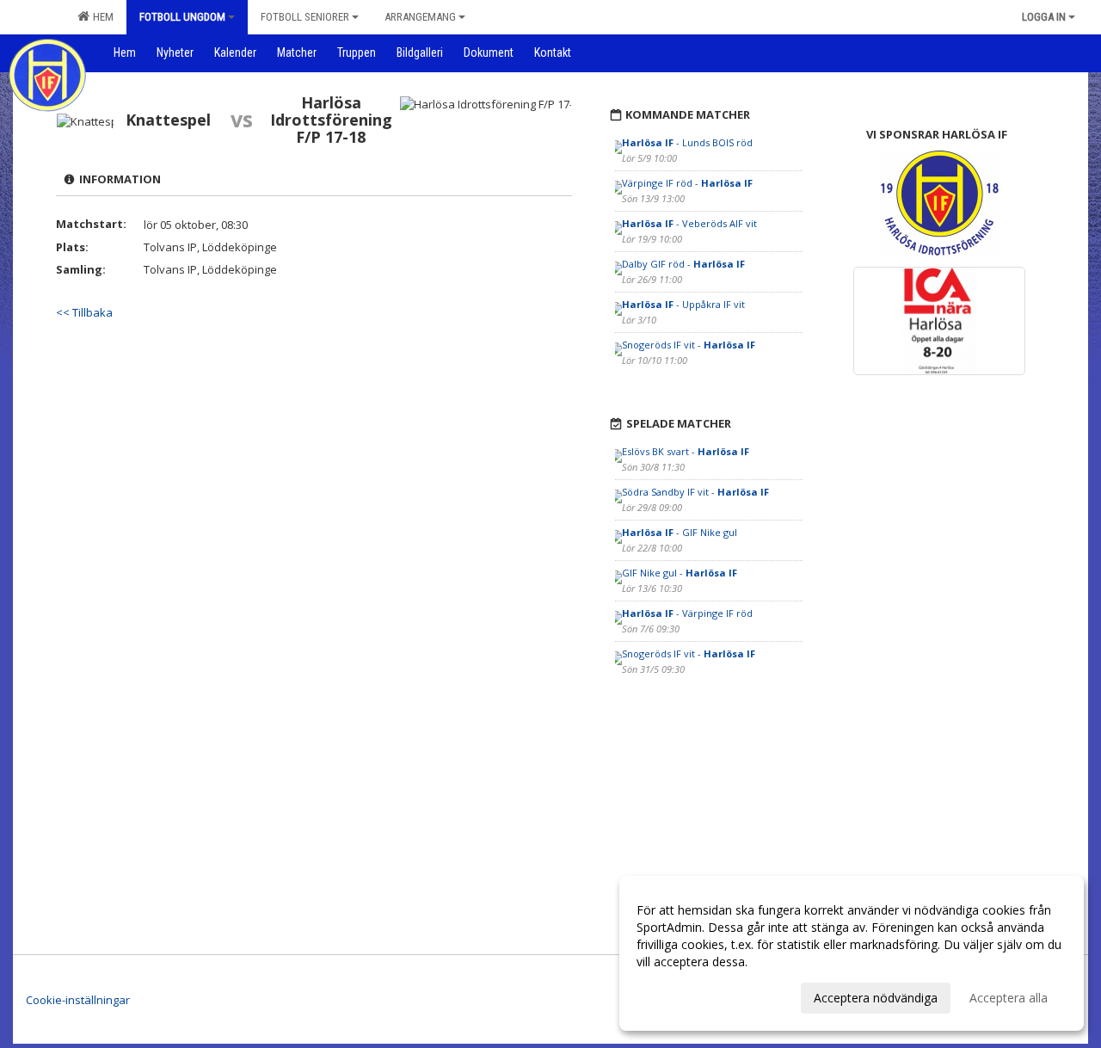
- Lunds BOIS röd (687, 142)
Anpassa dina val (683, 995)
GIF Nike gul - (679, 572)
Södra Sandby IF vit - (695, 491)
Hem (101, 16)
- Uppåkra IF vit (683, 304)
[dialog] (851, 953)
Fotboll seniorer (305, 16)
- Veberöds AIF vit (689, 223)
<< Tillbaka (84, 312)
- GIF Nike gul (679, 532)
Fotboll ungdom (182, 16)
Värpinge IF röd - (687, 182)
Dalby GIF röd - (683, 263)
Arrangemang (420, 16)
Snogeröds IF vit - (688, 344)
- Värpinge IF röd (687, 613)
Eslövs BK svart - (685, 451)
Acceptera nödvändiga (876, 997)
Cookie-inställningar (78, 1000)
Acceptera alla (1008, 997)
